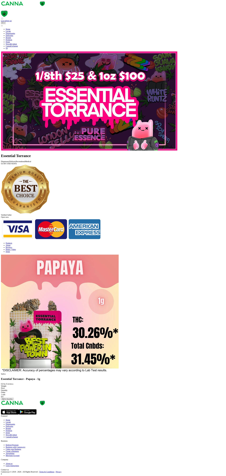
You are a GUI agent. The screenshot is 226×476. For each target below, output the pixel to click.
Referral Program (12, 445)
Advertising (10, 453)
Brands (8, 38)
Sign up (9, 21)
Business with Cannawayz (15, 447)
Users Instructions (12, 466)
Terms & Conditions (46, 472)
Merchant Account (12, 456)
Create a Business (12, 451)
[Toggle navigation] (2, 25)
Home (8, 29)
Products (9, 40)
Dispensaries (10, 33)
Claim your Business (13, 449)
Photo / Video (11, 249)
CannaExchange (12, 46)
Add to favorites (7, 399)
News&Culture (11, 44)
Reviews (9, 247)
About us (9, 464)
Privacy (58, 472)
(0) (7, 48)
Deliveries (9, 36)
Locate (8, 31)
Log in (3, 21)
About (8, 245)
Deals (8, 42)
